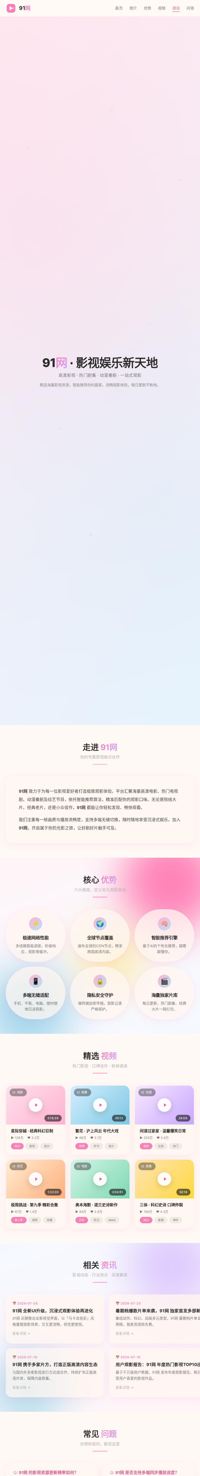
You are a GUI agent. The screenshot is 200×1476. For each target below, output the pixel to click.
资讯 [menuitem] (176, 8)
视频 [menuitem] (162, 8)
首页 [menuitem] (119, 8)
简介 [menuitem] (133, 8)
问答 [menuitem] (190, 8)
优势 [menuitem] (147, 8)
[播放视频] (35, 1105)
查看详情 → (21, 1333)
